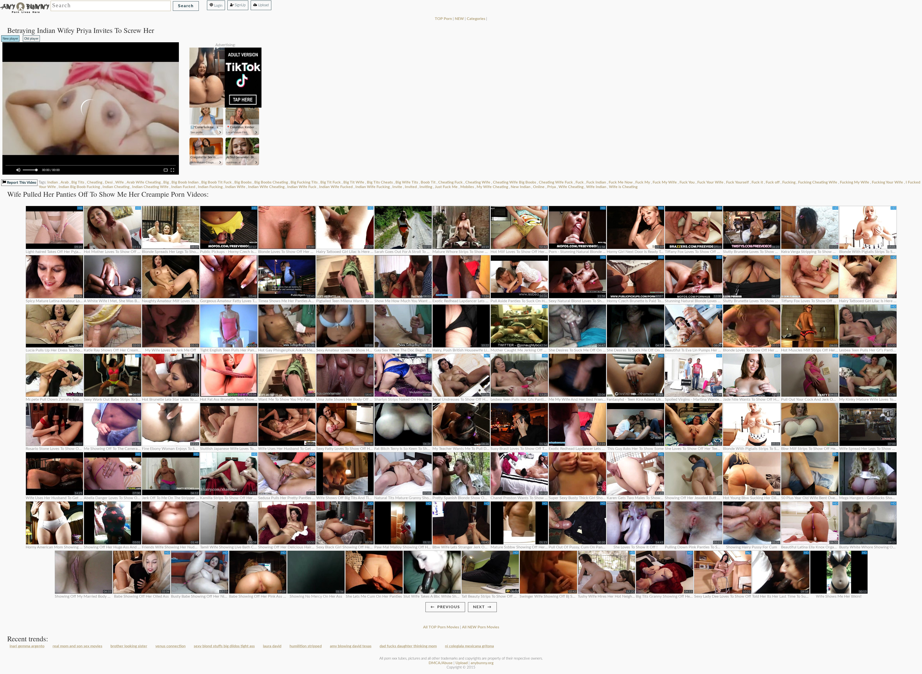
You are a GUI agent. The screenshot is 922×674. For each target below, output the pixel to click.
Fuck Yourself (737, 182)
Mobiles (467, 187)
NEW (459, 19)
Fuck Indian (596, 182)
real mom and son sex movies (77, 646)
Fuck (580, 182)
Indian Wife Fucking (372, 187)
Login (217, 5)
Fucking (788, 182)
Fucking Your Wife (887, 182)
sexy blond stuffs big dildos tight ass (224, 646)
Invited (411, 187)
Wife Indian (596, 187)
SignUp (240, 5)
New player (10, 38)
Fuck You (687, 182)
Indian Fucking (210, 187)
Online (539, 187)
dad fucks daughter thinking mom (408, 646)
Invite (397, 187)
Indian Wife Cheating (266, 187)
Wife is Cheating (623, 187)
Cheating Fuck (450, 182)
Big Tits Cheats (380, 182)
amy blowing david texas (350, 646)
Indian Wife (235, 187)
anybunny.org (482, 663)
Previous (448, 607)
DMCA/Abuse (441, 663)
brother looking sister (128, 646)
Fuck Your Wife (710, 182)
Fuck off (773, 182)
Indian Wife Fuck (301, 187)
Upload (263, 5)
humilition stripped (306, 646)
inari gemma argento (27, 646)
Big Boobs (243, 182)
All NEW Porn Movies (480, 627)
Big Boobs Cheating (271, 182)
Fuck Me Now (621, 182)
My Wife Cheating (492, 187)
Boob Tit (428, 182)
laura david (272, 646)
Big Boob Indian (185, 182)
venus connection (170, 646)
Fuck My (642, 182)
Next (479, 607)
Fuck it (757, 182)
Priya (551, 187)
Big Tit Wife (353, 182)
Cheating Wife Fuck (556, 182)
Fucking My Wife (854, 182)
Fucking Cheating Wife (817, 182)
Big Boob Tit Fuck (216, 182)
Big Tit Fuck (330, 182)
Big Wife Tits (406, 182)
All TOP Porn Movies (441, 627)
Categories (476, 19)
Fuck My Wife (665, 182)
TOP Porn (443, 19)
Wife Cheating (570, 187)
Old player (31, 38)
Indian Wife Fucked (336, 187)
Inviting (425, 187)
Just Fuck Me (446, 187)
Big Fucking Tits (304, 182)
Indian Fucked (183, 187)
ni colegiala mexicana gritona (469, 646)
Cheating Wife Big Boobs (514, 182)
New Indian (520, 187)
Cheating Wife (477, 182)
